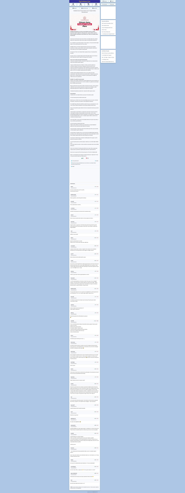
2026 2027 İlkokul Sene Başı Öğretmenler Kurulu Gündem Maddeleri (108, 53)
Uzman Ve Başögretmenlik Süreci (107, 27)
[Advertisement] (85, 175)
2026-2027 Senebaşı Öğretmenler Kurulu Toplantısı (108, 61)
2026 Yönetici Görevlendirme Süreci (107, 23)
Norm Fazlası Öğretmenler (106, 31)
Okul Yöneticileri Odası (105, 25)
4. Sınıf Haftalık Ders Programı (106, 55)
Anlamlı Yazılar (104, 29)
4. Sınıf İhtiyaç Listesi (105, 59)
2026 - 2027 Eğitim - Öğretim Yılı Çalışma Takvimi (108, 57)
